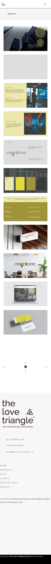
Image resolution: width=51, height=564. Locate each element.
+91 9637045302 (16, 445)
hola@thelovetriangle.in (20, 452)
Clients (4, 478)
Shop (3, 474)
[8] (25, 237)
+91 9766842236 (15, 439)
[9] (25, 265)
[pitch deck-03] (25, 95)
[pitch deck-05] (25, 152)
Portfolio (6, 470)
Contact (5, 487)
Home (3, 465)
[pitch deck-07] (25, 208)
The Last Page (8, 483)
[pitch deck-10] (25, 322)
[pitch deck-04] (25, 123)
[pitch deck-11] (25, 293)
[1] (25, 38)
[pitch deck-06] (25, 180)
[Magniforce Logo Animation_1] (25, 67)
